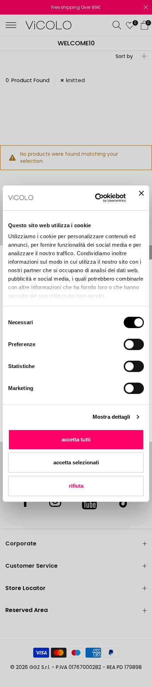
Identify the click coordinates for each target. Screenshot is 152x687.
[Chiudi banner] (141, 198)
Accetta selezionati (76, 462)
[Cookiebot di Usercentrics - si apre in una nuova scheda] (95, 197)
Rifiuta (76, 486)
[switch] (134, 344)
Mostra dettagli (111, 417)
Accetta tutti (76, 439)
